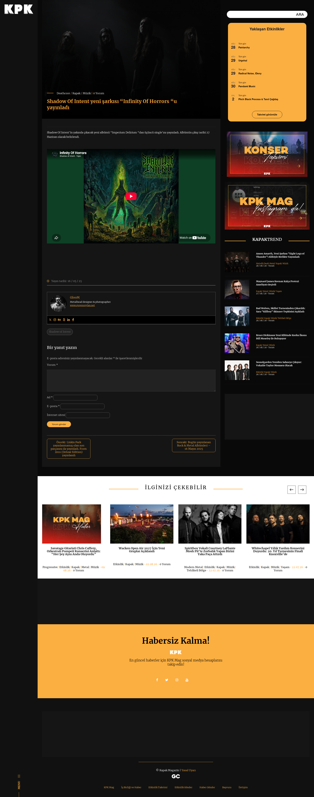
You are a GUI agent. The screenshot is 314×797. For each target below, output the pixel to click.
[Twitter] (50, 320)
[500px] (63, 320)
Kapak (76, 93)
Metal (265, 291)
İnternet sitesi (56, 415)
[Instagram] (54, 320)
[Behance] (59, 320)
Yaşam (279, 291)
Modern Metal (193, 567)
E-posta (53, 406)
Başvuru (226, 787)
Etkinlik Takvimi (157, 787)
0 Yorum (98, 93)
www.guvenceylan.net (82, 305)
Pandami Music (246, 86)
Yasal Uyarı (189, 770)
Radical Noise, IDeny (250, 73)
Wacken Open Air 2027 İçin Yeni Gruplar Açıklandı (142, 549)
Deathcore (63, 93)
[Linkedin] (68, 320)
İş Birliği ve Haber (131, 787)
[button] (292, 490)
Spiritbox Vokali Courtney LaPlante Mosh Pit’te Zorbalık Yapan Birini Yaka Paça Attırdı (210, 551)
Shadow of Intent (60, 331)
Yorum (52, 364)
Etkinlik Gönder (183, 787)
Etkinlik (259, 318)
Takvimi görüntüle (267, 114)
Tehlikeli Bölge (284, 318)
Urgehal (242, 60)
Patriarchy (244, 47)
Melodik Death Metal (265, 263)
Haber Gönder (207, 787)
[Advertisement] (269, 417)
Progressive (50, 567)
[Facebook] (73, 320)
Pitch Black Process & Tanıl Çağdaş (258, 99)
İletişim (243, 787)
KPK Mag (109, 787)
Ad (50, 397)
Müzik (87, 93)
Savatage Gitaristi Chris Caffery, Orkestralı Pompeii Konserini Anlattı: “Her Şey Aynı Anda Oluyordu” (74, 551)
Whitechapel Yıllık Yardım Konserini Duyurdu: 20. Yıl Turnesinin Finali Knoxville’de (278, 551)
